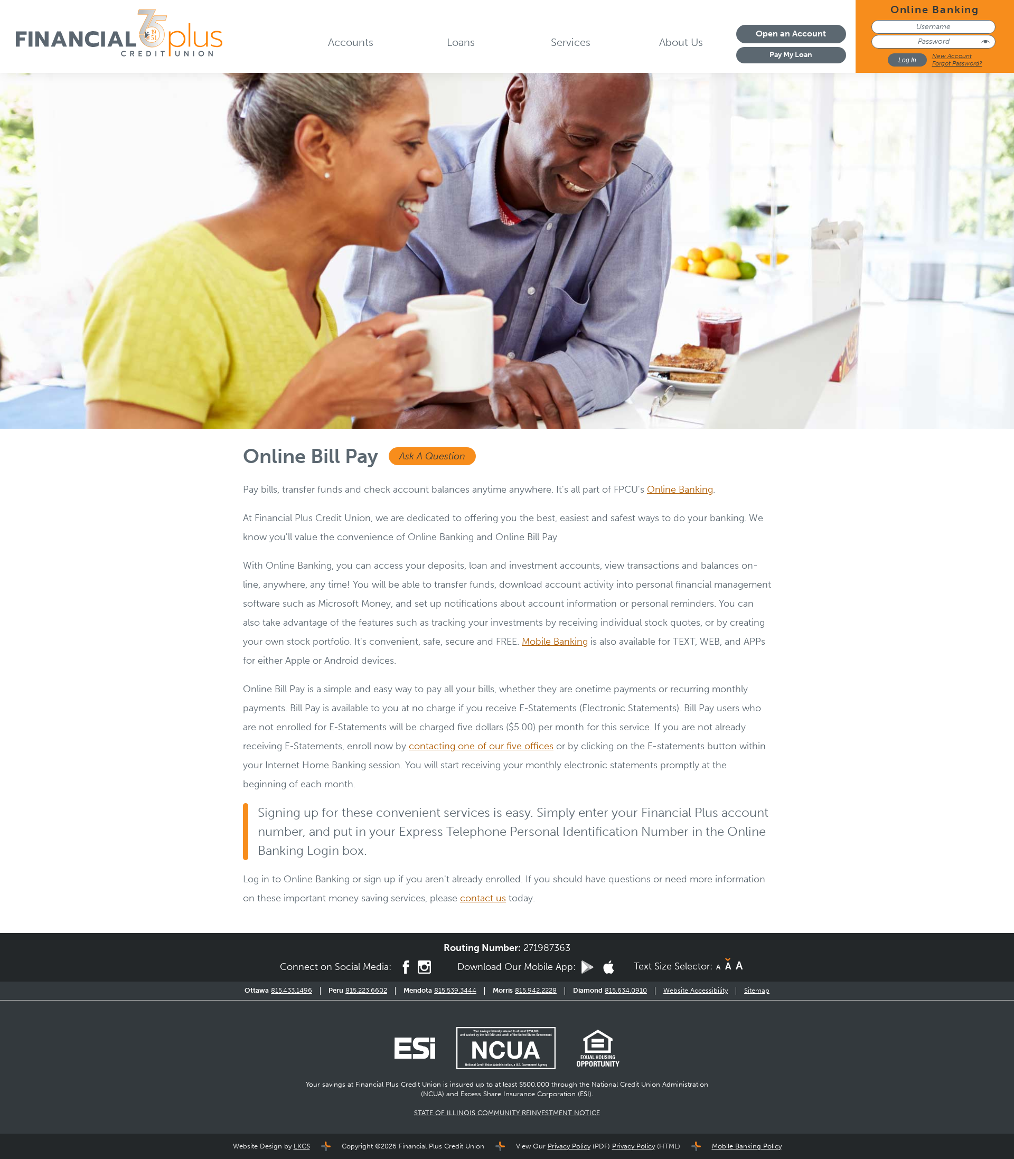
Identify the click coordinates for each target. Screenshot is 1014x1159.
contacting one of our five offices (481, 746)
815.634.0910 (626, 990)
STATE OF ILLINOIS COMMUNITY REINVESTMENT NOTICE (507, 1113)
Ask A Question (432, 456)
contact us (483, 898)
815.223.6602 (366, 990)
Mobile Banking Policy (747, 1146)
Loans (461, 42)
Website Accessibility (695, 990)
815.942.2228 (536, 990)
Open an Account (791, 34)
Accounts (350, 42)
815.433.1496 (291, 990)
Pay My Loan (790, 54)
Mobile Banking (555, 641)
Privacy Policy (569, 1146)
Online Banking (680, 489)
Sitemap (756, 990)
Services (570, 42)
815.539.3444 (455, 990)
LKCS (302, 1146)
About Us (681, 42)
